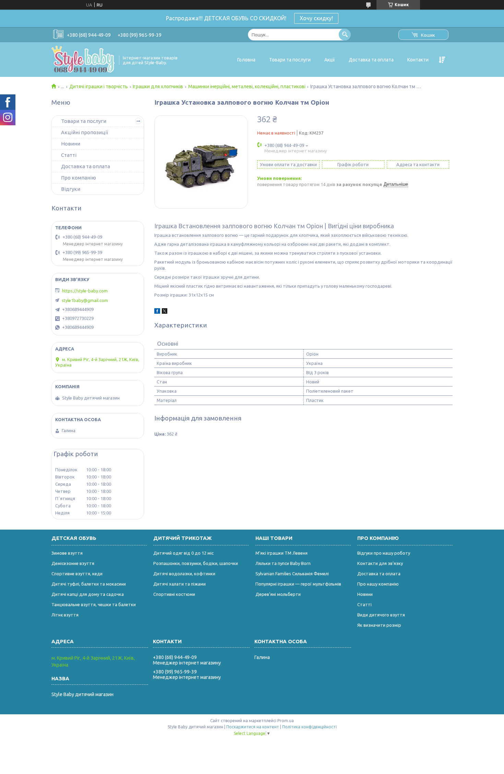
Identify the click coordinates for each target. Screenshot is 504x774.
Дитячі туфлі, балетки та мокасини (88, 583)
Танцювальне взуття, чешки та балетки (93, 604)
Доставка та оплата (371, 59)
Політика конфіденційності (309, 727)
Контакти (418, 59)
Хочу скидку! (316, 18)
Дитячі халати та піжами (179, 583)
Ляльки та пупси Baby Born (283, 563)
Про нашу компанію (378, 583)
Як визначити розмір (379, 625)
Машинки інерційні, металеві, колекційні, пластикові (246, 86)
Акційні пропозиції (84, 132)
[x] (164, 312)
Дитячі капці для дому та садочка (87, 594)
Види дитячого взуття (381, 614)
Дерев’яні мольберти (278, 594)
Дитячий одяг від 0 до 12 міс (183, 553)
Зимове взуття (67, 553)
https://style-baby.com (85, 290)
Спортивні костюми (174, 594)
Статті (68, 155)
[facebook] (157, 312)
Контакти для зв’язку (380, 563)
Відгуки (70, 189)
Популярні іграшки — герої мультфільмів (298, 583)
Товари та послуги (290, 59)
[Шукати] (345, 34)
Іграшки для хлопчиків (158, 86)
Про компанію (78, 178)
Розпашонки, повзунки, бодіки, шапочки (195, 563)
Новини (70, 144)
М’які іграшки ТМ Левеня (281, 553)
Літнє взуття (65, 614)
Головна (246, 59)
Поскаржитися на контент (252, 727)
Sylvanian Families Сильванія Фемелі (292, 573)
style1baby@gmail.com (85, 300)
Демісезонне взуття (72, 563)
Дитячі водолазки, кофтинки (184, 573)
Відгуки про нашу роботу (383, 553)
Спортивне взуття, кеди (77, 573)
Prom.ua (285, 720)
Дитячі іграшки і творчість (98, 86)
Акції (329, 59)
